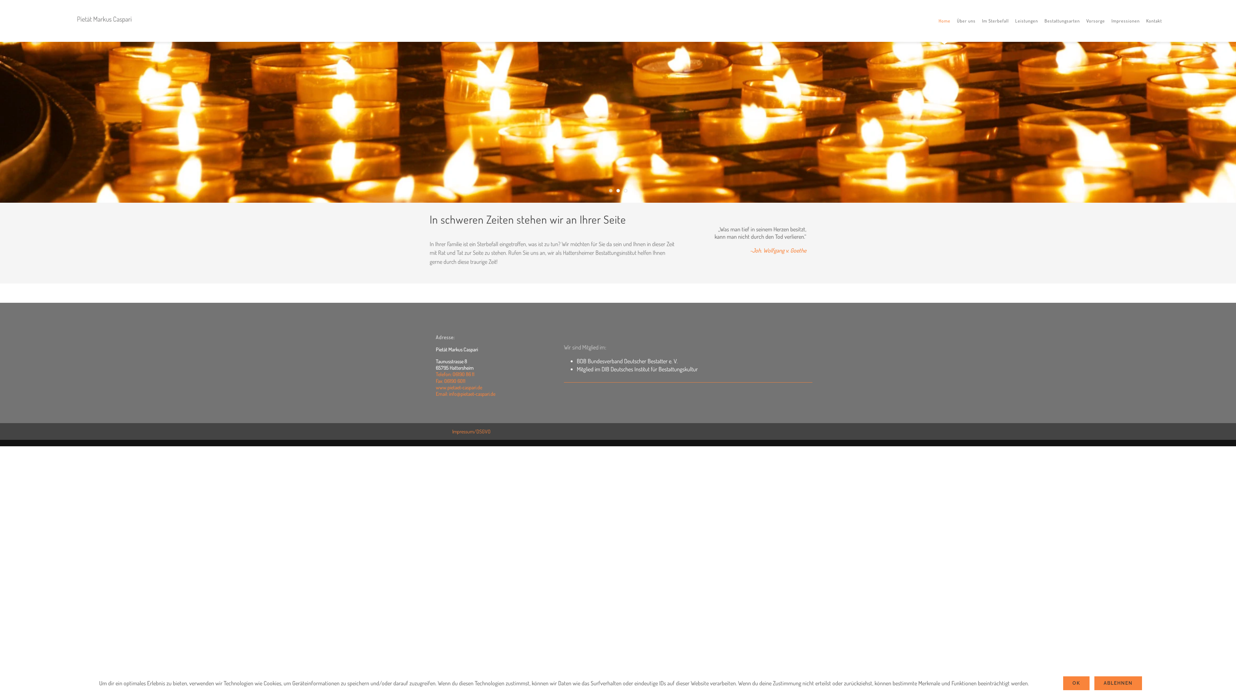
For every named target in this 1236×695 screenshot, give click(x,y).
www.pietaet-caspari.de (459, 387)
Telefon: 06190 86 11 (455, 374)
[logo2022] (104, 13)
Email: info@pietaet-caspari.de (465, 394)
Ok (1076, 683)
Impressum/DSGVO (471, 431)
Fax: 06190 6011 (450, 381)
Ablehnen (1118, 683)
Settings (1040, 683)
